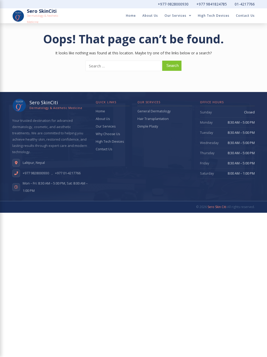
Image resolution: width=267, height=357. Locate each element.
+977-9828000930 (173, 4)
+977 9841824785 (211, 4)
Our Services (175, 15)
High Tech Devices (213, 15)
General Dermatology (154, 111)
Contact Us (245, 15)
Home (131, 15)
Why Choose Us (108, 134)
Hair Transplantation (153, 119)
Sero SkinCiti (42, 11)
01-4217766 (245, 4)
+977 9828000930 (36, 173)
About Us (150, 15)
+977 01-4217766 (68, 173)
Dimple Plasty (147, 126)
